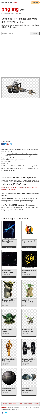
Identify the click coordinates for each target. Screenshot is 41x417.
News (14, 403)
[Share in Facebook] (2, 144)
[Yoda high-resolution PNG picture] (29, 289)
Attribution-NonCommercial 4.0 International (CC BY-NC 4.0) (19, 150)
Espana (15, 2)
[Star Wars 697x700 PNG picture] (9, 378)
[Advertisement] (20, 57)
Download (9, 247)
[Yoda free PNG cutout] (9, 318)
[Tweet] (11, 144)
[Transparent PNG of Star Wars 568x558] (29, 348)
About (4, 403)
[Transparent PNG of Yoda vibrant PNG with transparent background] (9, 289)
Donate (20, 403)
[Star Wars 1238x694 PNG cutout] (29, 378)
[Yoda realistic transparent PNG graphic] (29, 319)
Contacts (36, 403)
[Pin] (8, 144)
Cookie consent (28, 403)
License (10, 403)
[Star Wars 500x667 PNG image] (9, 348)
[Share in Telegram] (5, 144)
